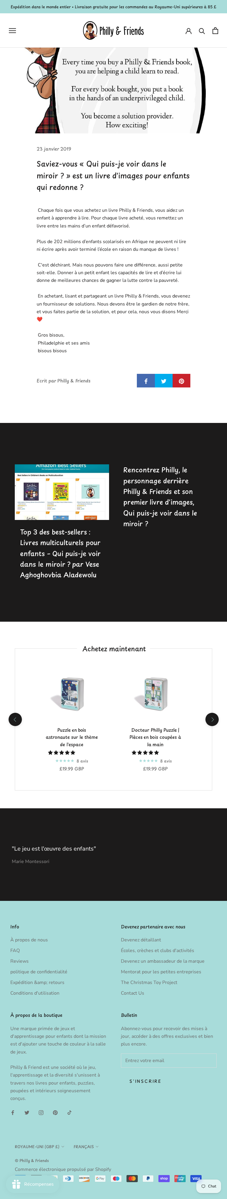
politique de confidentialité (38, 972)
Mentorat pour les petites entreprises (161, 972)
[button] (62, 753)
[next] (211, 719)
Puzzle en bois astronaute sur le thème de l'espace (72, 737)
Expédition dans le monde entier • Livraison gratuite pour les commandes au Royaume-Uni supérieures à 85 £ (113, 6)
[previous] (15, 719)
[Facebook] (12, 1112)
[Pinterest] (55, 1112)
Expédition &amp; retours (37, 982)
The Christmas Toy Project (149, 982)
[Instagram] (41, 1112)
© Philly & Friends (32, 1160)
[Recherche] (202, 31)
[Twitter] (27, 1112)
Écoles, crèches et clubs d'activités (157, 950)
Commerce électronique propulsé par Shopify (63, 1169)
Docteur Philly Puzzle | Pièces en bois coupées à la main (155, 737)
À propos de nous (29, 940)
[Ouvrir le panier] (215, 30)
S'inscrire (145, 1081)
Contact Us (132, 993)
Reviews (19, 961)
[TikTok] (69, 1112)
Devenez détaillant (141, 940)
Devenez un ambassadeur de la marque (163, 961)
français (84, 1146)
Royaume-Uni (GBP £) (37, 1146)
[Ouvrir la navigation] (12, 30)
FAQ (15, 950)
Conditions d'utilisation (34, 993)
